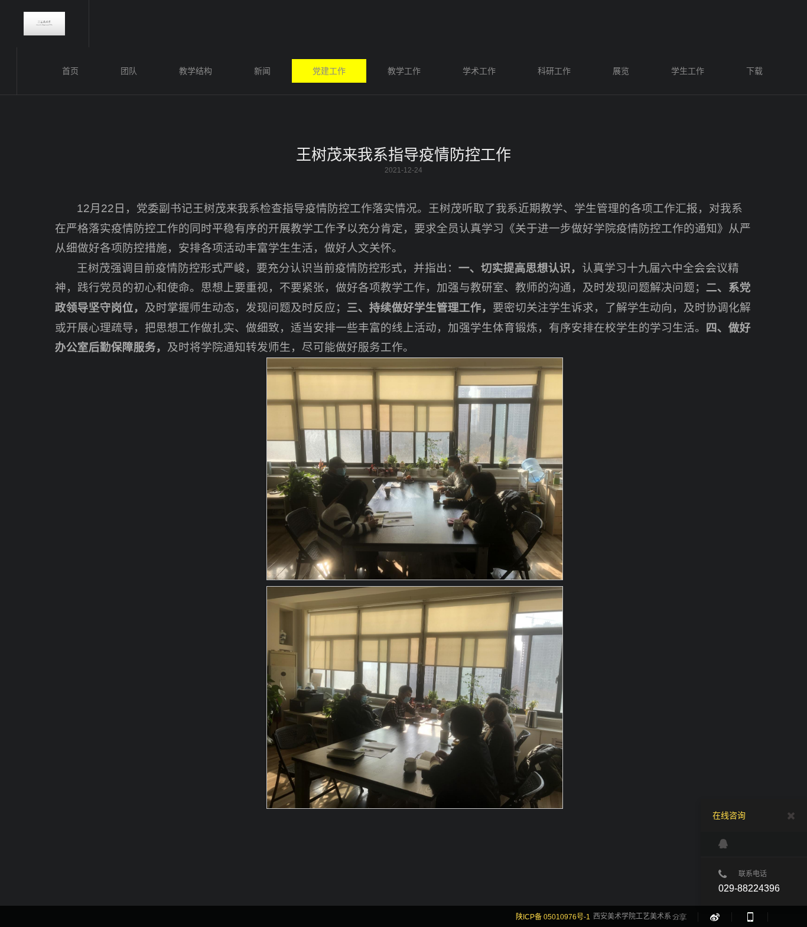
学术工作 (479, 71)
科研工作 (554, 71)
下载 (754, 71)
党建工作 (329, 71)
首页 (70, 71)
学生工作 (687, 71)
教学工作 (404, 71)
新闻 (262, 71)
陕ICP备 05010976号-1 (553, 917)
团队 (129, 71)
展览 (621, 71)
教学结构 (195, 71)
